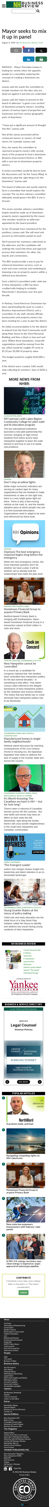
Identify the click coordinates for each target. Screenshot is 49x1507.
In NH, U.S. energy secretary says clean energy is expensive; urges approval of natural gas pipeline (23, 1263)
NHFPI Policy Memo (11, 1344)
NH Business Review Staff (31, 43)
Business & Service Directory (14, 1409)
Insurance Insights (10, 1382)
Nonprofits (27, 908)
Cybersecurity (9, 1346)
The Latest (8, 1359)
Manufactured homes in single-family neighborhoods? (22, 740)
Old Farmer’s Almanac (12, 1464)
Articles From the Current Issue (15, 1435)
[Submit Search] (38, 11)
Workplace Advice (10, 1380)
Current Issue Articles (32, 950)
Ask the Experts (10, 1368)
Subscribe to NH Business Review (16, 1437)
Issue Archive (29, 962)
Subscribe (27, 956)
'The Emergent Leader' (17, 865)
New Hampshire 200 (11, 1418)
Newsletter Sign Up (11, 1443)
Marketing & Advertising (13, 1374)
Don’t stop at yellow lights (20, 482)
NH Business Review (24, 4)
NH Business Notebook (12, 1393)
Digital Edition (9, 1433)
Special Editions (9, 1407)
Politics (37, 661)
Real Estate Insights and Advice (15, 1378)
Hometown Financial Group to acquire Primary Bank (22, 611)
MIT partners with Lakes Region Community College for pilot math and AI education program (24, 422)
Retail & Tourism (10, 1330)
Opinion (7, 479)
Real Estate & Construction (14, 1332)
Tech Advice (8, 1370)
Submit (23, 1293)
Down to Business (12, 862)
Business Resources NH (13, 1426)
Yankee (6, 1462)
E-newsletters (29, 959)
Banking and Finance (14, 606)
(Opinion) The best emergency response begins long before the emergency (23, 555)
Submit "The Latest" (32, 970)
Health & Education (11, 1334)
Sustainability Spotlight (12, 1386)
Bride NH (7, 1458)
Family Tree (8, 1466)
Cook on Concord (12, 661)
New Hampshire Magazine (13, 1454)
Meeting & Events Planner (13, 1424)
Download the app (31, 973)
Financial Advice (10, 1372)
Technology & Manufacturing (14, 1326)
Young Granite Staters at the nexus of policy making (21, 912)
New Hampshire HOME (13, 1456)
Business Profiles (10, 1361)
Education (11, 416)
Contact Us (8, 1412)
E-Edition (27, 953)
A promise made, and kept (19, 1124)
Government (26, 661)
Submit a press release (32, 967)
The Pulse (7, 1323)
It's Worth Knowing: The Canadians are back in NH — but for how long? (23, 801)
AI (5, 416)
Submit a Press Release (12, 1445)
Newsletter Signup (11, 1405)
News (19, 416)
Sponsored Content (11, 1350)
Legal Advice (8, 1376)
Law (5, 1336)
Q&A (6, 1357)
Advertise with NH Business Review (17, 1439)
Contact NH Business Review (15, 1441)
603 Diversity (9, 1460)
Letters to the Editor (11, 1399)
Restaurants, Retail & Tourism (18, 796)
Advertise (27, 964)
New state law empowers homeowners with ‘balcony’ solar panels (23, 1227)
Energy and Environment (13, 1340)
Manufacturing (23, 793)
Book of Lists (9, 1420)
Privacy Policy (24, 1475)
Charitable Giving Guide (13, 1422)
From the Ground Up (11, 1348)
